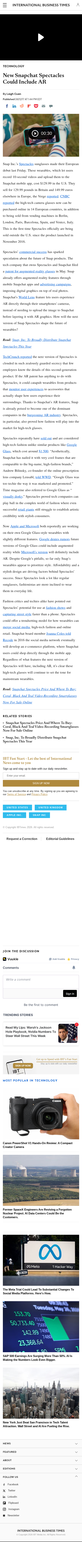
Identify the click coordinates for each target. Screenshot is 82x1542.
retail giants (26, 509)
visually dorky (13, 496)
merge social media (16, 627)
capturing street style (17, 614)
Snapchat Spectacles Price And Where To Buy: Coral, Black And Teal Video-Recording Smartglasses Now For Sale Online (40, 695)
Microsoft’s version (34, 552)
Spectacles (26, 163)
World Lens (26, 297)
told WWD (43, 477)
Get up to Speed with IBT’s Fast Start (56, 1059)
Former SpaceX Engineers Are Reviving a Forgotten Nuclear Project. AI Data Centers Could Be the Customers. (37, 1213)
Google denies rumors (54, 539)
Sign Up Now (23, 1065)
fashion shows (55, 607)
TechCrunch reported (17, 356)
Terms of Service (16, 794)
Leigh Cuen (14, 94)
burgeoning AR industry (44, 415)
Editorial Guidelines (60, 838)
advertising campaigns (55, 284)
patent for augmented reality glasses (30, 271)
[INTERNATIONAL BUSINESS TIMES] (41, 5)
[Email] (43, 106)
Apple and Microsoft (24, 526)
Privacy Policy (39, 794)
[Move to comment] (50, 106)
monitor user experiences (26, 389)
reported (52, 196)
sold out (46, 438)
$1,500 (43, 451)
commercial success (33, 251)
